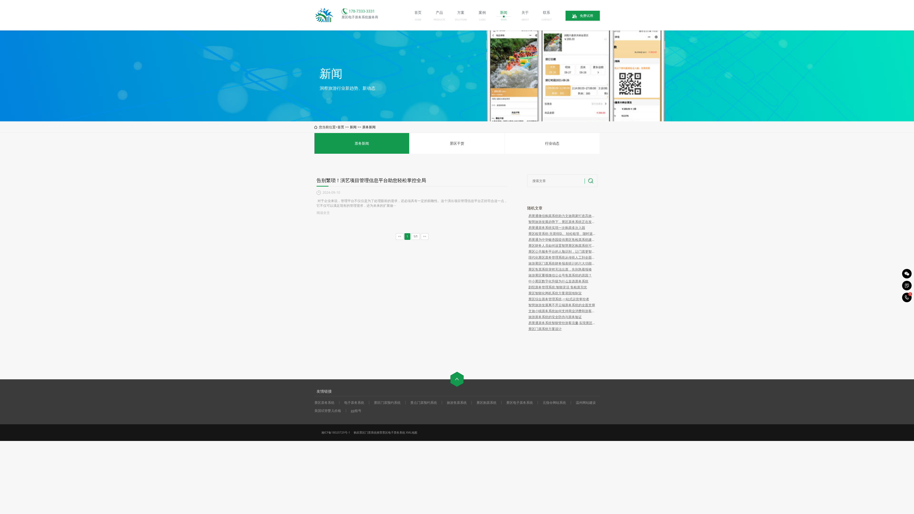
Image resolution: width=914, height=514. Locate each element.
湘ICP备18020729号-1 (335, 432)
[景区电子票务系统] (324, 21)
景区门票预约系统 (387, 402)
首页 (341, 127)
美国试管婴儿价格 (327, 410)
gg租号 (356, 410)
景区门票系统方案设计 (545, 329)
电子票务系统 (354, 402)
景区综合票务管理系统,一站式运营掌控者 (558, 299)
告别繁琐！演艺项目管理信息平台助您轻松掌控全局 (371, 180)
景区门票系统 (368, 432)
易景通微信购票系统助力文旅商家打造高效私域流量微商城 (562, 215)
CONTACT (546, 20)
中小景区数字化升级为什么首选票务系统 (558, 281)
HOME (418, 20)
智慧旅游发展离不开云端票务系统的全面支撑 (561, 305)
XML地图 (411, 432)
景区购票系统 (487, 402)
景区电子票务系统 (519, 402)
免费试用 (586, 15)
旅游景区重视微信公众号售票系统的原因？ (560, 275)
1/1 (415, 236)
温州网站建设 (586, 402)
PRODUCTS (439, 20)
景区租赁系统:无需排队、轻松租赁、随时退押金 (562, 233)
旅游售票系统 (457, 402)
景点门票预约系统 (423, 402)
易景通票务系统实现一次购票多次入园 (556, 227)
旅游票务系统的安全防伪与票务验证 (555, 317)
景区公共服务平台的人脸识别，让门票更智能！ (562, 251)
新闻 (353, 127)
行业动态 (552, 143)
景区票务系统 (324, 402)
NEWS (504, 20)
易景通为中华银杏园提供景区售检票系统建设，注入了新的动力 (562, 239)
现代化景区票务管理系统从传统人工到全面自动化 (562, 257)
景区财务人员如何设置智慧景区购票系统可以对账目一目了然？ (562, 245)
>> (424, 236)
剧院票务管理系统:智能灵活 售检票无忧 (557, 287)
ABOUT (525, 20)
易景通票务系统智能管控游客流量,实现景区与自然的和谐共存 (562, 323)
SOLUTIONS (461, 20)
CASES (482, 20)
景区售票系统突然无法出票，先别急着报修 (560, 269)
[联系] (907, 285)
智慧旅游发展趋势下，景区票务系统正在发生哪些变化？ (562, 221)
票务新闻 (369, 127)
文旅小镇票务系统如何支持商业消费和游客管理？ (562, 311)
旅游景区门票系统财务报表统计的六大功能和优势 (562, 263)
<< (399, 236)
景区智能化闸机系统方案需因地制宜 (555, 293)
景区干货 (457, 143)
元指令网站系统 (554, 402)
